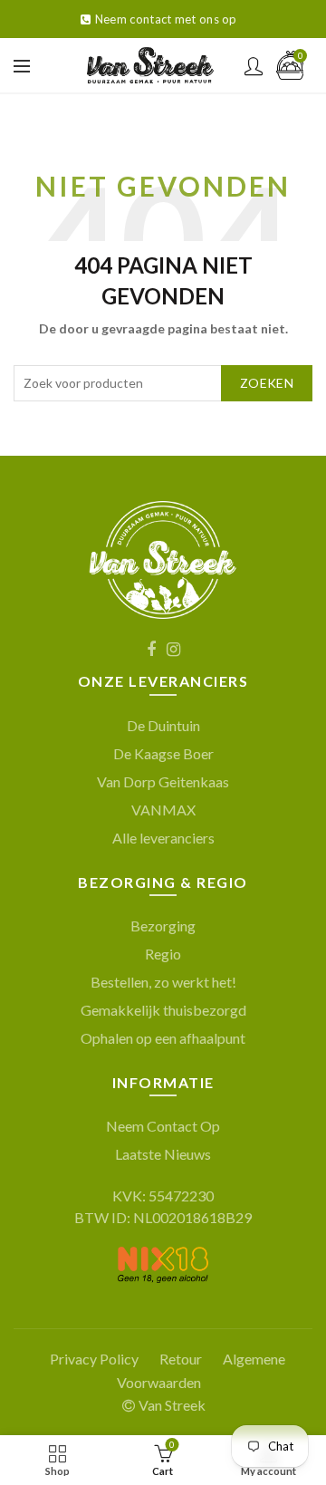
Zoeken (266, 383)
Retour (180, 1358)
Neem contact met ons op (166, 19)
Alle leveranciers (163, 837)
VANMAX (163, 809)
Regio (163, 953)
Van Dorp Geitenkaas (163, 781)
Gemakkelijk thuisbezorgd (163, 1009)
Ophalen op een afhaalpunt (163, 1037)
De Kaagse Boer (163, 753)
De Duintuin (163, 725)
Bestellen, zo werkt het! (163, 981)
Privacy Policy (94, 1358)
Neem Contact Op (163, 1125)
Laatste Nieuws (163, 1153)
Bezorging (163, 925)
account (253, 66)
